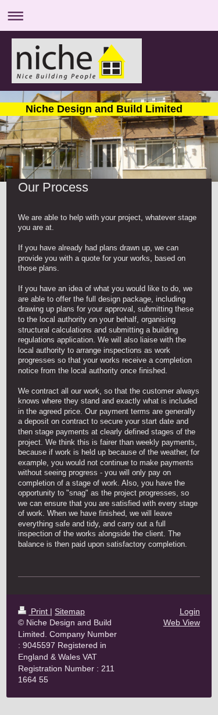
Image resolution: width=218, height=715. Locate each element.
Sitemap (70, 611)
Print (39, 611)
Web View (181, 622)
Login (190, 611)
